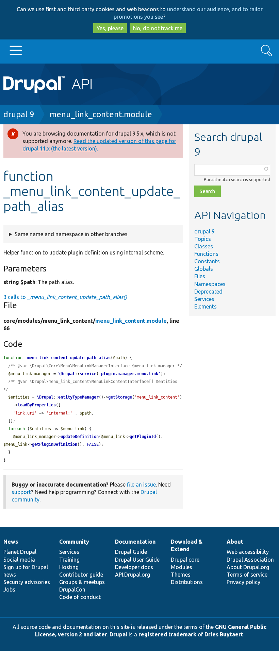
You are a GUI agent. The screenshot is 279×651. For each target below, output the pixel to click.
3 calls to (65, 297)
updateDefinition (80, 436)
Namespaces (210, 284)
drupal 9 (18, 114)
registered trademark (167, 634)
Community (74, 542)
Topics (202, 239)
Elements (205, 306)
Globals (203, 269)
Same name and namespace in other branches (71, 234)
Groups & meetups (82, 582)
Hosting (69, 567)
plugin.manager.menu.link (129, 373)
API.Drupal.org (132, 574)
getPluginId (143, 436)
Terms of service (247, 574)
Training (69, 560)
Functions (206, 254)
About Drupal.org (248, 567)
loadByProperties (37, 405)
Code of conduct (80, 597)
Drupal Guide (131, 552)
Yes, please (110, 28)
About (235, 542)
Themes (181, 574)
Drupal (118, 634)
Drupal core (185, 560)
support (21, 492)
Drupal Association (250, 560)
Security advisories (26, 582)
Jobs (9, 589)
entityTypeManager (78, 397)
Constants (207, 261)
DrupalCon (72, 589)
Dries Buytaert (223, 634)
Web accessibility (248, 552)
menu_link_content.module (101, 114)
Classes (203, 246)
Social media (19, 560)
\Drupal (66, 373)
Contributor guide (81, 574)
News (10, 542)
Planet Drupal (19, 552)
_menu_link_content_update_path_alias (68, 357)
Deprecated (208, 291)
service (88, 373)
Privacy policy (243, 582)
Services (204, 299)
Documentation (135, 542)
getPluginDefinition (54, 444)
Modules (181, 567)
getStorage (120, 397)
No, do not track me (157, 28)
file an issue (141, 484)
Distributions (187, 582)
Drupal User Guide (137, 560)
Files (199, 276)
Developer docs (134, 567)
